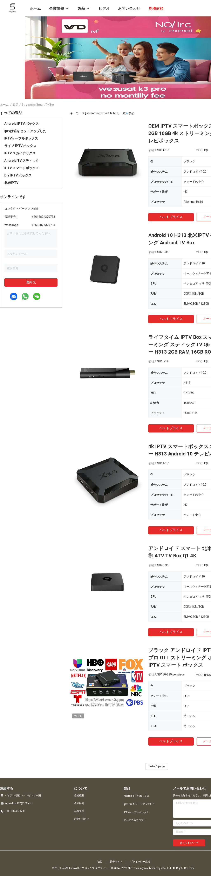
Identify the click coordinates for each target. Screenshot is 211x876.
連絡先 (31, 282)
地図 (99, 861)
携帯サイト (116, 861)
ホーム (4, 104)
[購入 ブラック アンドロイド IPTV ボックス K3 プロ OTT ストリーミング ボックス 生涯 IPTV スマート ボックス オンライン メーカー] (107, 683)
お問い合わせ (81, 818)
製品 (15, 104)
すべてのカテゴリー (135, 820)
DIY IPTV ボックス (18, 175)
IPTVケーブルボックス (21, 138)
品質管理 (79, 811)
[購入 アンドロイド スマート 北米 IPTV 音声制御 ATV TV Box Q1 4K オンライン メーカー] (107, 581)
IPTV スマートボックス (21, 168)
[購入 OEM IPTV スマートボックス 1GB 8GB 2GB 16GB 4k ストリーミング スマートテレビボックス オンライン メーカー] (107, 159)
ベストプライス (171, 217)
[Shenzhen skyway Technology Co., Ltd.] (12, 7)
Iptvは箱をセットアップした (25, 131)
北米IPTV (11, 183)
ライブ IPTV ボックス (20, 146)
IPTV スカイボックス (20, 153)
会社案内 (79, 803)
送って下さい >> (189, 842)
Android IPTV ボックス (21, 124)
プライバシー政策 (140, 861)
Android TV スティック (21, 161)
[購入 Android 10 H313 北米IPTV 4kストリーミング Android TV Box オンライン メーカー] (107, 268)
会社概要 (79, 795)
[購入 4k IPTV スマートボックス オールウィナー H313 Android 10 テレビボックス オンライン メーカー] (107, 479)
